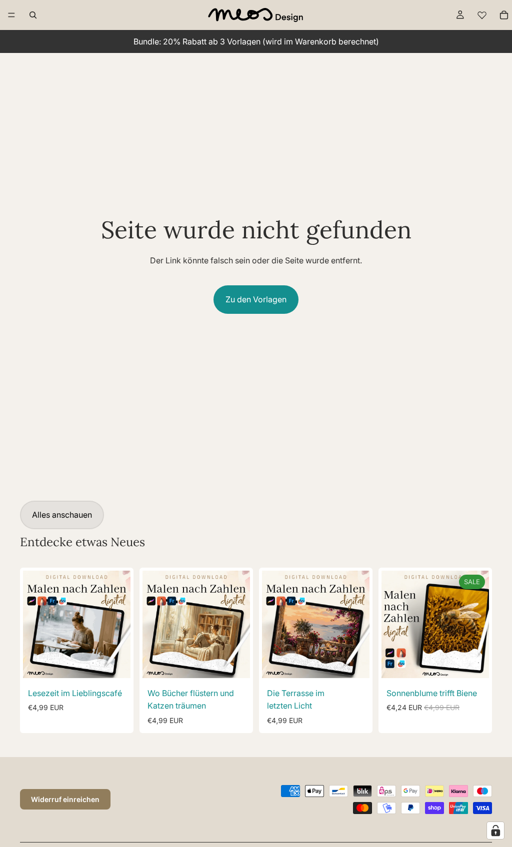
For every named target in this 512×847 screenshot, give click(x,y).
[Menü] (11, 14)
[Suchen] (33, 15)
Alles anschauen (62, 515)
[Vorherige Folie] (34, 624)
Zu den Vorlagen (256, 299)
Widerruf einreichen (65, 799)
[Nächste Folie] (119, 624)
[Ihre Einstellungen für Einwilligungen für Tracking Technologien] (495, 830)
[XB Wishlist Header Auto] (482, 15)
